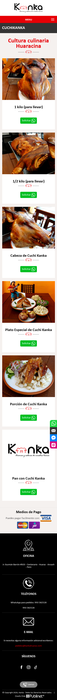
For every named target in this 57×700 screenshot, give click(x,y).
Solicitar (26, 120)
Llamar (30, 684)
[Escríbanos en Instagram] (53, 445)
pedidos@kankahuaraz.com (28, 646)
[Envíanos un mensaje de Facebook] (53, 437)
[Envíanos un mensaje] (53, 430)
